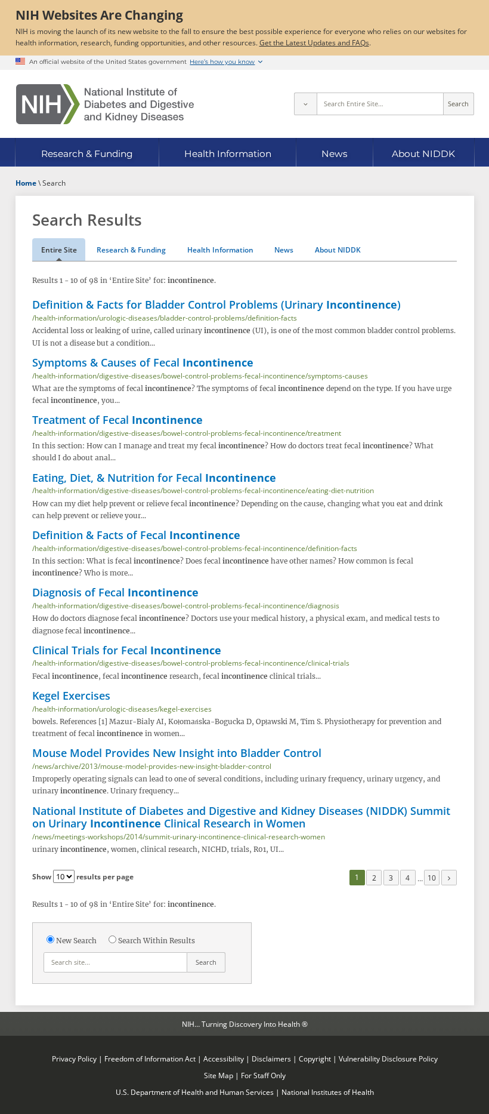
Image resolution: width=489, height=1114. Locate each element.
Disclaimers (271, 1058)
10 (432, 877)
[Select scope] (305, 104)
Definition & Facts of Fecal (136, 535)
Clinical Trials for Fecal (126, 650)
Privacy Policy (74, 1058)
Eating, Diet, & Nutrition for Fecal (154, 477)
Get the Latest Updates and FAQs (314, 42)
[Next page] (449, 877)
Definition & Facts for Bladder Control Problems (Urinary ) (216, 304)
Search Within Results (156, 940)
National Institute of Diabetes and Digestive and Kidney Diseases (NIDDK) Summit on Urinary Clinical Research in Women (241, 817)
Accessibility (223, 1058)
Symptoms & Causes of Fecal (142, 362)
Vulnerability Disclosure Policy (388, 1058)
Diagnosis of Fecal (115, 592)
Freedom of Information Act (150, 1058)
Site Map (218, 1075)
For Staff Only (263, 1075)
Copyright (315, 1058)
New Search (76, 940)
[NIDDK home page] (105, 104)
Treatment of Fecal (117, 420)
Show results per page (83, 876)
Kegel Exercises (71, 695)
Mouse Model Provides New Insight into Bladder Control (176, 753)
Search (458, 104)
